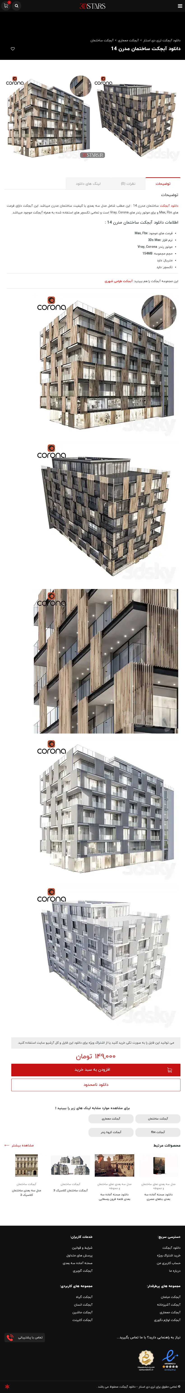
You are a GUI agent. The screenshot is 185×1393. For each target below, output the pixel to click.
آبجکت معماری (128, 40)
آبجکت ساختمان (101, 40)
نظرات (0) (128, 183)
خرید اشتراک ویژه (168, 1255)
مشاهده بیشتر (23, 1145)
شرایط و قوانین (82, 1248)
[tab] (163, 183)
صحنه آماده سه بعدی (77, 1263)
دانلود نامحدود (95, 1085)
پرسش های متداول (79, 1255)
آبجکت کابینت (82, 1320)
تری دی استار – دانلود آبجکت (137, 1387)
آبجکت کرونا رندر (111, 1132)
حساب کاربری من (168, 1263)
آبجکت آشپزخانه (168, 1305)
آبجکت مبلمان (170, 1297)
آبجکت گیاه (84, 1297)
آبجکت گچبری (82, 1271)
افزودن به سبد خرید (92, 1070)
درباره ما (174, 1271)
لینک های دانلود (88, 183)
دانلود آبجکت (169, 206)
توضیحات (163, 183)
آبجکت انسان (83, 1305)
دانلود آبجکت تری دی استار (161, 40)
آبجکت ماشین (82, 1312)
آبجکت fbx (158, 1132)
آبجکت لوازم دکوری (167, 1320)
